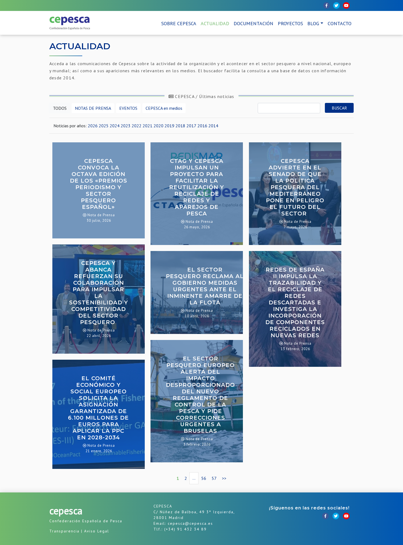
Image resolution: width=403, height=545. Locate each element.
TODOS (60, 108)
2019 (169, 125)
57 (214, 478)
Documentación (253, 23)
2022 (136, 125)
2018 (180, 125)
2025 (104, 125)
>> (224, 478)
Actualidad (215, 23)
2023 (125, 125)
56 (203, 478)
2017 (191, 125)
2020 (158, 125)
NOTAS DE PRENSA (93, 108)
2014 (213, 125)
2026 (93, 125)
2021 (147, 125)
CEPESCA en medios (164, 108)
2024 (115, 125)
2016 (202, 125)
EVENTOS (128, 108)
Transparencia (64, 531)
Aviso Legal (96, 531)
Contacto (339, 23)
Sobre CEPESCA (178, 23)
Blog (313, 23)
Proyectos (290, 23)
